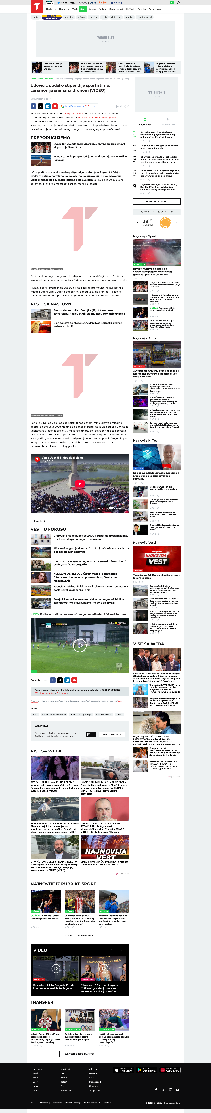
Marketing (45, 1103)
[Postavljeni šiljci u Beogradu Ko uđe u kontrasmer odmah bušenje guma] (55, 968)
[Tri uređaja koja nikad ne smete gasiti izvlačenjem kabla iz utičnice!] (140, 504)
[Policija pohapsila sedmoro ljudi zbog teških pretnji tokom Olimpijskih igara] (80, 1020)
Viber (52, 693)
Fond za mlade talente (54, 714)
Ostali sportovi (45, 79)
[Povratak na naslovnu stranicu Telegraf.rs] (37, 6)
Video (119, 714)
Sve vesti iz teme (80, 1054)
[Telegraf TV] (178, 1090)
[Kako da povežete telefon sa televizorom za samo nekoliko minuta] (140, 516)
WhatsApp (41, 693)
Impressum (57, 1103)
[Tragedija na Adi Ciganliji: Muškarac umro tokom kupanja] (157, 559)
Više (159, 9)
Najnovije (145, 236)
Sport (33, 79)
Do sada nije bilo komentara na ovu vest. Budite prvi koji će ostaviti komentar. (55, 734)
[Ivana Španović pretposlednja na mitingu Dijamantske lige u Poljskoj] (41, 160)
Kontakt (107, 1103)
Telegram (62, 693)
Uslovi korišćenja (73, 1103)
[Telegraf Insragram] (170, 1090)
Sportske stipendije (81, 714)
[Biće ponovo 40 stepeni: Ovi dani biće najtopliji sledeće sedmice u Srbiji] (41, 327)
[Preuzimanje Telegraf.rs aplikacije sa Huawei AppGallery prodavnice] (170, 1070)
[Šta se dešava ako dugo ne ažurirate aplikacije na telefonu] (140, 491)
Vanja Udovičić (74, 113)
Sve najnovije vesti (157, 201)
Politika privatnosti (92, 1103)
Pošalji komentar (112, 734)
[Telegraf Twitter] (163, 1090)
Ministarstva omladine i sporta (97, 117)
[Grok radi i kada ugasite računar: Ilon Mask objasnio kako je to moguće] (140, 529)
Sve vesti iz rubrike (80, 935)
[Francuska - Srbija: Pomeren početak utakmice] (37, 67)
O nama (34, 1103)
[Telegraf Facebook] (156, 1090)
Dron (34, 714)
